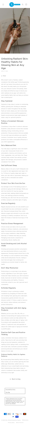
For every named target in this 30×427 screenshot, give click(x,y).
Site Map (8, 392)
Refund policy (25, 420)
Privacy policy (11, 422)
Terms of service (19, 422)
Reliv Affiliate (8, 420)
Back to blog (16, 379)
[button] (3, 4)
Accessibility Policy (10, 389)
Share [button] (4, 76)
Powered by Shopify (16, 420)
